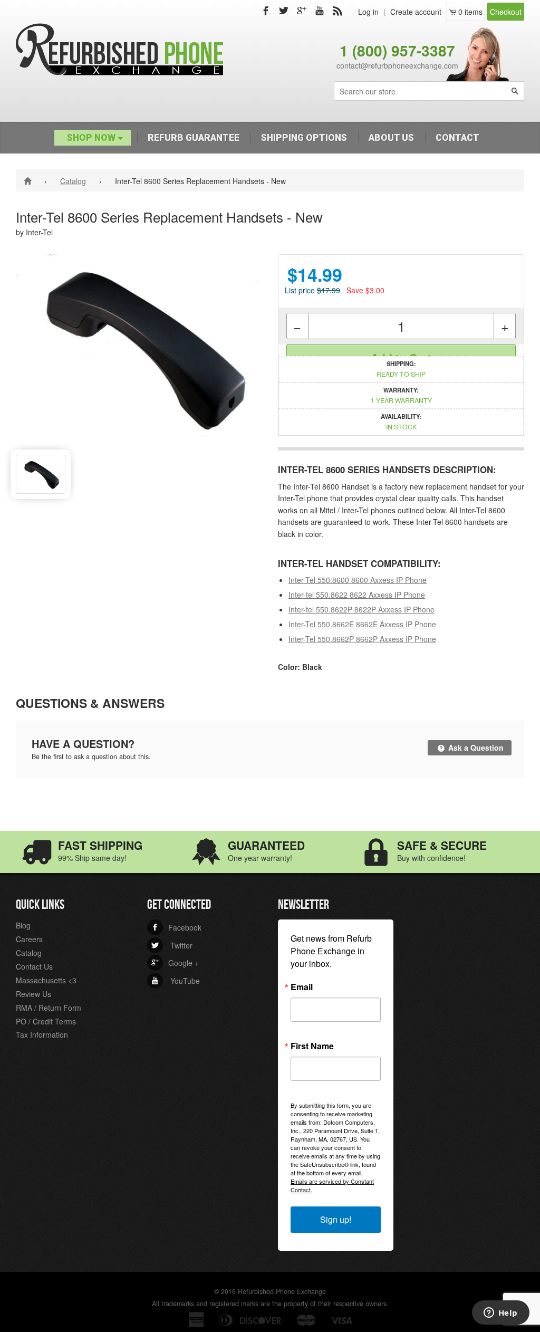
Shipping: (401, 368)
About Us (391, 137)
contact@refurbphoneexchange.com (397, 65)
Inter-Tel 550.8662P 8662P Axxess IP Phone (362, 639)
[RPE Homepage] (29, 180)
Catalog (73, 181)
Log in (368, 11)
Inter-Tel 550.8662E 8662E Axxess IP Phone (362, 624)
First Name (312, 1046)
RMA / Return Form (48, 1007)
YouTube (175, 980)
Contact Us (34, 966)
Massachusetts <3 (46, 980)
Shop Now (92, 137)
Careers (29, 939)
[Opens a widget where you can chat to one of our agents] (500, 1313)
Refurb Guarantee (193, 137)
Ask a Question (475, 747)
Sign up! (335, 1219)
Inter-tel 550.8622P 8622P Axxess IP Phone (361, 609)
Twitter (171, 945)
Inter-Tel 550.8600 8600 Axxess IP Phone (357, 579)
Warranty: (401, 395)
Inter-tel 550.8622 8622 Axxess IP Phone (356, 594)
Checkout (506, 11)
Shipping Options (304, 137)
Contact (457, 137)
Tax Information (42, 1034)
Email (302, 987)
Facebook (176, 927)
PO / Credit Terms (46, 1021)
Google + (175, 962)
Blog (23, 925)
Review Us (33, 994)
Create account (415, 11)
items (470, 11)
